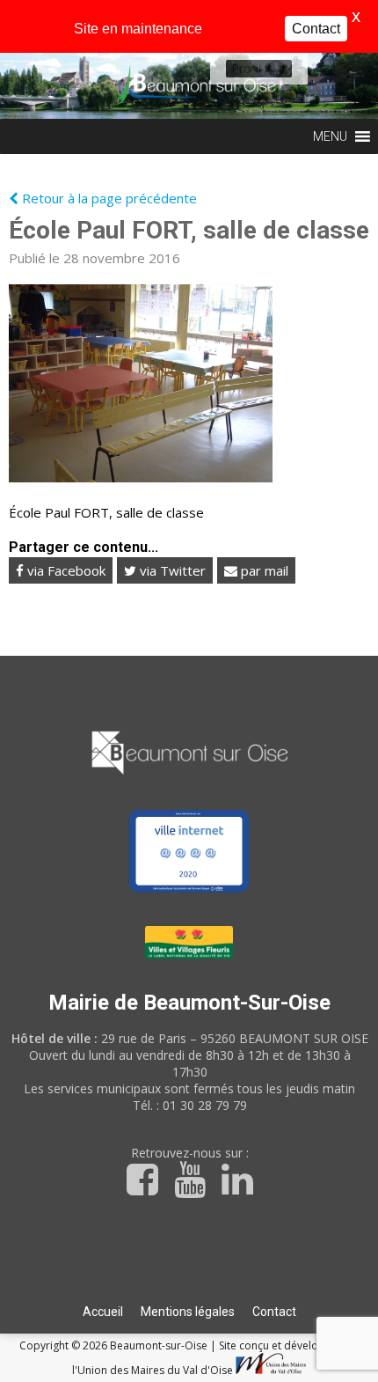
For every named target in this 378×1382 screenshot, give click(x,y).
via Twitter (171, 570)
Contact (274, 1312)
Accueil (103, 1312)
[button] (246, 68)
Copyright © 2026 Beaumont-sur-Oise (114, 1345)
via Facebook (64, 570)
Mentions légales (188, 1312)
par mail (262, 570)
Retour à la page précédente (107, 198)
